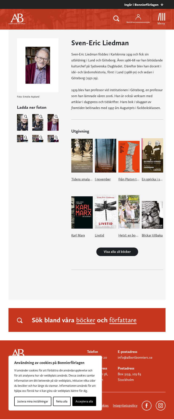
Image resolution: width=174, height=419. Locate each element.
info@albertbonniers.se (135, 357)
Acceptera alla (84, 401)
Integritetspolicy (125, 405)
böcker (85, 320)
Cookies (103, 405)
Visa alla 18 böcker (117, 252)
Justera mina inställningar (32, 401)
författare (123, 320)
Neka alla (61, 401)
